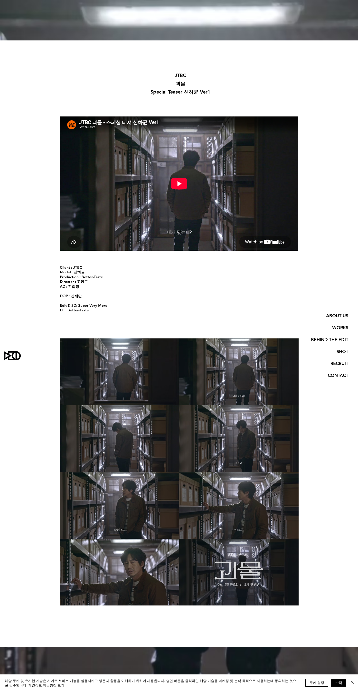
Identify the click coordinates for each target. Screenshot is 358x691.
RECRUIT (339, 363)
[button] (119, 371)
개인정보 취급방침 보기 (46, 684)
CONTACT (338, 375)
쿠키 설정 (317, 682)
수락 (338, 682)
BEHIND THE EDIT (329, 339)
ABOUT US (337, 315)
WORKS (340, 327)
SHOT (342, 351)
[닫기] (352, 682)
